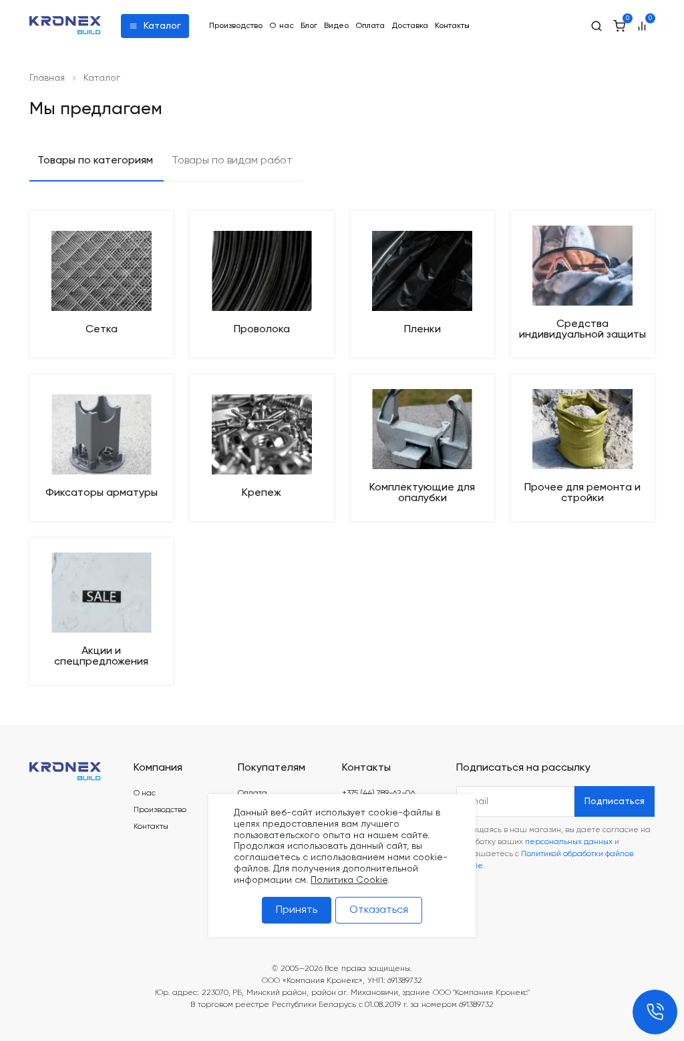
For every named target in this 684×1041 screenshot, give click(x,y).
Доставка (409, 26)
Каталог (162, 26)
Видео (336, 26)
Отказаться (378, 910)
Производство (236, 26)
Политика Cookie (349, 880)
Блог (309, 26)
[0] (619, 26)
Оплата (370, 26)
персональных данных (569, 842)
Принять (296, 910)
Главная (47, 78)
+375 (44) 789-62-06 (378, 793)
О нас (281, 26)
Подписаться (614, 801)
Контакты (452, 26)
